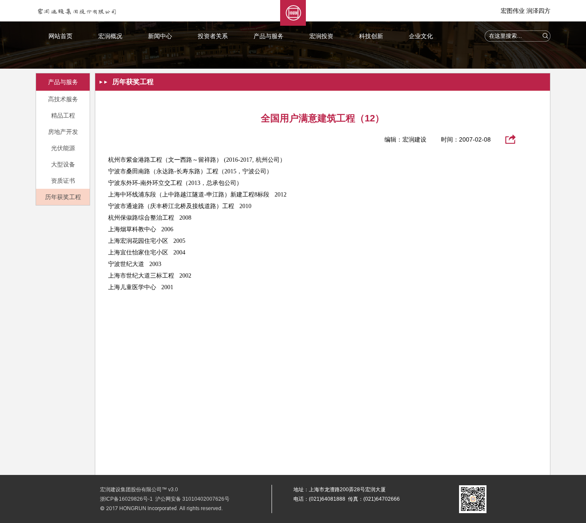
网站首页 (60, 36)
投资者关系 (213, 36)
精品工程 (63, 115)
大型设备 (63, 164)
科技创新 (371, 36)
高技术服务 (63, 99)
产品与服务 (269, 36)
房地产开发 (63, 131)
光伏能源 (63, 148)
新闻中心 (160, 36)
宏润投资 (321, 36)
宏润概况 (110, 36)
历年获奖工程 (63, 196)
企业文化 (421, 36)
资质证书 (63, 180)
